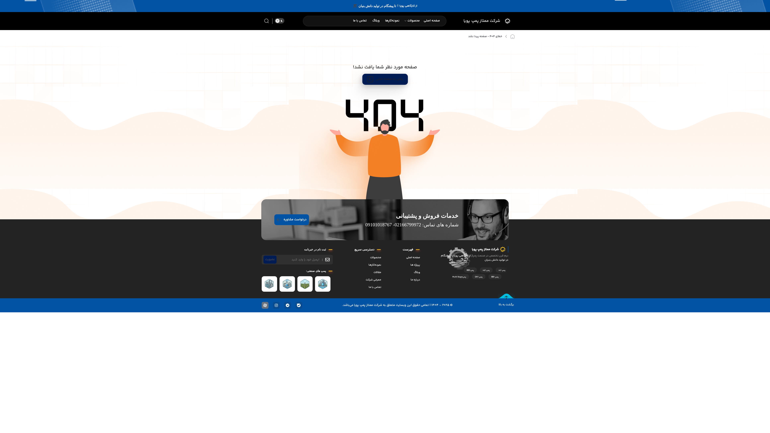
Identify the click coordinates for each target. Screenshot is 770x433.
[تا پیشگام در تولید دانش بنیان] (355, 6)
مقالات (377, 272)
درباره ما (415, 280)
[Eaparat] (265, 305)
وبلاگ (417, 272)
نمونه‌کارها (375, 265)
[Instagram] (276, 305)
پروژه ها (415, 265)
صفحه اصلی (413, 257)
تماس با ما (375, 287)
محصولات (375, 257)
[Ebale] (298, 305)
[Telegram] (287, 305)
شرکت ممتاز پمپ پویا (481, 21)
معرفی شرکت (373, 280)
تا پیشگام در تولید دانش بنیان (377, 6)
